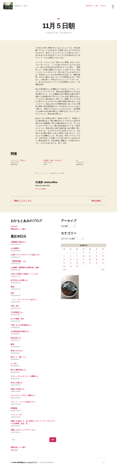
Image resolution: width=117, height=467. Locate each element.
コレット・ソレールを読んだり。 (23, 402)
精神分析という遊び (92, 6)
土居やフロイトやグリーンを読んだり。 (26, 255)
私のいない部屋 (59, 173)
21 (64, 263)
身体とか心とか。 (17, 350)
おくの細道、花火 (17, 319)
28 (64, 266)
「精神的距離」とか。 (19, 261)
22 (70, 263)
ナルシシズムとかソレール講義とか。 (25, 376)
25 (90, 263)
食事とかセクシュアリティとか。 (23, 430)
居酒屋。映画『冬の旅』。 (54, 160)
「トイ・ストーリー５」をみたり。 (24, 299)
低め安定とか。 (17, 338)
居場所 (53, 173)
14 (64, 259)
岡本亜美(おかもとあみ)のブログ (27, 462)
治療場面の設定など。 (19, 242)
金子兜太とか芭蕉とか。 (20, 280)
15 (70, 259)
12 (96, 256)
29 (70, 266)
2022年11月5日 (67, 33)
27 (103, 263)
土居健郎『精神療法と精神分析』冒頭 (25, 267)
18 (90, 259)
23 (77, 263)
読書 (58, 18)
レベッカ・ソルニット (44, 173)
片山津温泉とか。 (17, 312)
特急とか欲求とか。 (18, 389)
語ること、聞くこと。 (19, 357)
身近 (12, 293)
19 (96, 259)
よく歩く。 (15, 363)
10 (83, 256)
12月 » (103, 269)
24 (83, 263)
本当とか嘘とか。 (17, 383)
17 (83, 259)
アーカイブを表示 (41, 189)
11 (90, 256)
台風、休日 (15, 306)
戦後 (12, 287)
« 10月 (64, 269)
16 (77, 259)
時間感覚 (14, 408)
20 (103, 259)
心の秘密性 (15, 248)
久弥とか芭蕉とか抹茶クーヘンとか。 (25, 274)
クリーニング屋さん (18, 160)
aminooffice (55, 33)
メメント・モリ (17, 414)
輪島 (12, 344)
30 (77, 266)
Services (103, 6)
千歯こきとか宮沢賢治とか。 (22, 325)
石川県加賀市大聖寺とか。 (21, 331)
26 (96, 263)
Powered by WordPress (47, 462)
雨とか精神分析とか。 (19, 370)
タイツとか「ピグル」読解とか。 (23, 395)
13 (103, 256)
